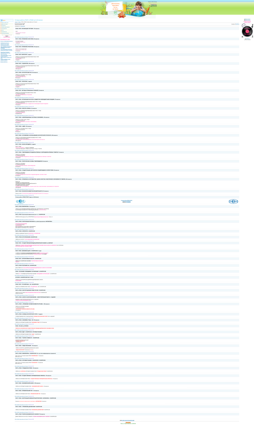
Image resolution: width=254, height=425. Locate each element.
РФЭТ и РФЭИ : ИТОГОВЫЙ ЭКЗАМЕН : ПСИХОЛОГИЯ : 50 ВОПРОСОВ (30, 360)
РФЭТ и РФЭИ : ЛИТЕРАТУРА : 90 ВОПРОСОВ (25, 231)
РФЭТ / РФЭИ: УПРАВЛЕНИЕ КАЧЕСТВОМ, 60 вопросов (27, 38)
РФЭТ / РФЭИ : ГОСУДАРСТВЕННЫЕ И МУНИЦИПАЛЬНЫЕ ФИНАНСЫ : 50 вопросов (33, 375)
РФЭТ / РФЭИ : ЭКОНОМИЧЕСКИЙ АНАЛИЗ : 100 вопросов (27, 383)
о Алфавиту (128, 202)
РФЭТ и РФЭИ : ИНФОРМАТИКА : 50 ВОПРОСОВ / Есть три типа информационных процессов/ (35, 353)
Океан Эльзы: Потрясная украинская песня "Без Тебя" (5, 52)
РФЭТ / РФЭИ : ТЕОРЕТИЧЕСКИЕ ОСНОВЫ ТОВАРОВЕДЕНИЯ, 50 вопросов (31, 161)
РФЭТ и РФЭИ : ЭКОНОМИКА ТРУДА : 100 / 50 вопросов (27, 320)
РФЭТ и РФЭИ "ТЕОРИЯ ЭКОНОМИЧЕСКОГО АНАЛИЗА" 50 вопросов (30, 414)
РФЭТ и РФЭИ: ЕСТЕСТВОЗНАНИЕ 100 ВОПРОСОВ (26, 237)
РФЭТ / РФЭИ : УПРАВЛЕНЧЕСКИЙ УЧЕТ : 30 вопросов (27, 390)
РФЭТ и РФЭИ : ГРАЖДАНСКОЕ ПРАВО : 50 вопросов (26, 368)
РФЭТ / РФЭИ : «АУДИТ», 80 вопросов (23, 126)
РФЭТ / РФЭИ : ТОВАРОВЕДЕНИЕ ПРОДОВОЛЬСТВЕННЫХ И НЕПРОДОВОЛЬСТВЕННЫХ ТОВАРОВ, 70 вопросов (39, 152)
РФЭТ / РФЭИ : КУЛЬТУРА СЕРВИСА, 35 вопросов (26, 108)
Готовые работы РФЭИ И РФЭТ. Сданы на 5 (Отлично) (27, 197)
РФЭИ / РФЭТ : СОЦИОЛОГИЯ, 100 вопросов (24, 63)
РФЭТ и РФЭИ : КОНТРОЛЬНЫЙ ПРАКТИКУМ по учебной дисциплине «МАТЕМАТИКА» (33, 221)
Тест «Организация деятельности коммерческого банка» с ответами (6, 50)
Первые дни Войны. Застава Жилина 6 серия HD (5, 59)
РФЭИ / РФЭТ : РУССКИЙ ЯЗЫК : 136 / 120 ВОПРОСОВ (26, 284)
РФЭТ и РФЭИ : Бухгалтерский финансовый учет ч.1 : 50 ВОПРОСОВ (30, 214)
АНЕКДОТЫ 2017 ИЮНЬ (5, 44)
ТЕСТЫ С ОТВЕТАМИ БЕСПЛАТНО (6, 41)
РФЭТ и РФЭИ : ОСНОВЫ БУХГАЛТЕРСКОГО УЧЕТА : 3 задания (28, 314)
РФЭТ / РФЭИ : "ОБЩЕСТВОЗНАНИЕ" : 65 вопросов (26, 345)
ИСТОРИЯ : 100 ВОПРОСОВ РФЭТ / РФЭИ (24, 277)
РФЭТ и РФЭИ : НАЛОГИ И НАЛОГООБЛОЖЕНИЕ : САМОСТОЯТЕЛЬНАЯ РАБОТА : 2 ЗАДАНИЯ (35, 297)
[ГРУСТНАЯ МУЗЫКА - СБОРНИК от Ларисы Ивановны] (247, 30)
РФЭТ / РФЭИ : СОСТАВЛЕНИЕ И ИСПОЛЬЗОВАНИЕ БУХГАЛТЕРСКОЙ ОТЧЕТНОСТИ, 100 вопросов (36, 135)
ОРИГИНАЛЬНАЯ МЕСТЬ (5, 45)
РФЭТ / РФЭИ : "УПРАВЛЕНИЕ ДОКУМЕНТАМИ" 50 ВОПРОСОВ (28, 406)
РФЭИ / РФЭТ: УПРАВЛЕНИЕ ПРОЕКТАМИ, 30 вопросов (27, 46)
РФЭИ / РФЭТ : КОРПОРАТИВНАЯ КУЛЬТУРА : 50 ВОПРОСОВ (28, 258)
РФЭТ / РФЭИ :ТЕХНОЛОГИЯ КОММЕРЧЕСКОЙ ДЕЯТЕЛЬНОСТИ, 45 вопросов (32, 191)
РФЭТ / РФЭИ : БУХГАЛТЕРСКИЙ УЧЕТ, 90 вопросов (26, 72)
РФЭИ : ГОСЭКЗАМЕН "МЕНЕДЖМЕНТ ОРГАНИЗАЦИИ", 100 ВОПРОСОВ (30, 271)
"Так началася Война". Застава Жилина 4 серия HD (6, 55)
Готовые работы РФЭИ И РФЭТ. (126, 200)
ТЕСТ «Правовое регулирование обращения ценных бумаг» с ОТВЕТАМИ (6, 47)
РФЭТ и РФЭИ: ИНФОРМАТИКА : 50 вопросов (25, 206)
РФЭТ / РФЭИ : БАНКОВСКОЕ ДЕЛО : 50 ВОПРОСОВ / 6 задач (28, 250)
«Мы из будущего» (4, 54)
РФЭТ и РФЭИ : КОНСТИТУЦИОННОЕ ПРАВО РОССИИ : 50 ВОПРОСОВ (30, 290)
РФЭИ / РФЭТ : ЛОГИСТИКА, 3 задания (23, 81)
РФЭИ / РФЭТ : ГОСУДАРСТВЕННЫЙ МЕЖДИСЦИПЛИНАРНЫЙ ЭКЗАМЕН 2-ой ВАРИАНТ (34, 242)
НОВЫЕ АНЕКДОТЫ (3, 61)
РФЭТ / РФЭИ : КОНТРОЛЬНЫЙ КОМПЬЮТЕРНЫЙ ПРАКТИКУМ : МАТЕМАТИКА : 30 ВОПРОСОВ (35, 398)
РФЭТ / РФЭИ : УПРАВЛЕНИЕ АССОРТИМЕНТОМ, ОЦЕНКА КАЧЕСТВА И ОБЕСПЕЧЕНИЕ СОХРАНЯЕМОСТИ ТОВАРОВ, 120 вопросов (43, 179)
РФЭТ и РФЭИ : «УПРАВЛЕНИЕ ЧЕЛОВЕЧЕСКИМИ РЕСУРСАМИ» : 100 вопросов (32, 303)
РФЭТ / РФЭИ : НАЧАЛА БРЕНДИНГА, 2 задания (25, 144)
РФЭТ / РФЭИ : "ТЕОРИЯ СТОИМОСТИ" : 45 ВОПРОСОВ (27, 337)
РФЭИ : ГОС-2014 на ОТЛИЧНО (21, 325)
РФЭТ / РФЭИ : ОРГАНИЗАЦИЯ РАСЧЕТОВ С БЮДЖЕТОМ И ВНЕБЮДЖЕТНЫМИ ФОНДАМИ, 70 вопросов (37, 99)
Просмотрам (23, 26)
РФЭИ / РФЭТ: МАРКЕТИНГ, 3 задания (23, 54)
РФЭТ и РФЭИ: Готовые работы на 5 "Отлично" (21, 44)
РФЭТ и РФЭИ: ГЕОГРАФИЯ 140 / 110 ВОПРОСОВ (25, 265)
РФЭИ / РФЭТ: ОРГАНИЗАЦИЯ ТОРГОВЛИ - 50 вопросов (27, 28)
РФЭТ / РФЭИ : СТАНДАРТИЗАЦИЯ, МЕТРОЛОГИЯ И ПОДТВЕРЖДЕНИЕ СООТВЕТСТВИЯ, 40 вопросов (37, 170)
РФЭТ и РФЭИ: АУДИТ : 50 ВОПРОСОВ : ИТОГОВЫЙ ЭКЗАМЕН (28, 331)
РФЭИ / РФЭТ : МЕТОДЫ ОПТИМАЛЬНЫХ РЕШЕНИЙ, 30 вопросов (29, 90)
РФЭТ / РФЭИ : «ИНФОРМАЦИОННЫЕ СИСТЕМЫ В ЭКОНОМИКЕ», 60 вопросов (32, 117)
